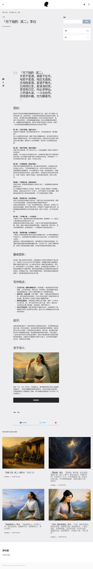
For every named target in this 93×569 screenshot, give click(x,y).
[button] (3, 4)
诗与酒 (5, 550)
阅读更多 (36, 400)
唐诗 (15, 412)
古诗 (6, 12)
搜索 (64, 17)
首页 (3, 12)
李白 (18, 412)
